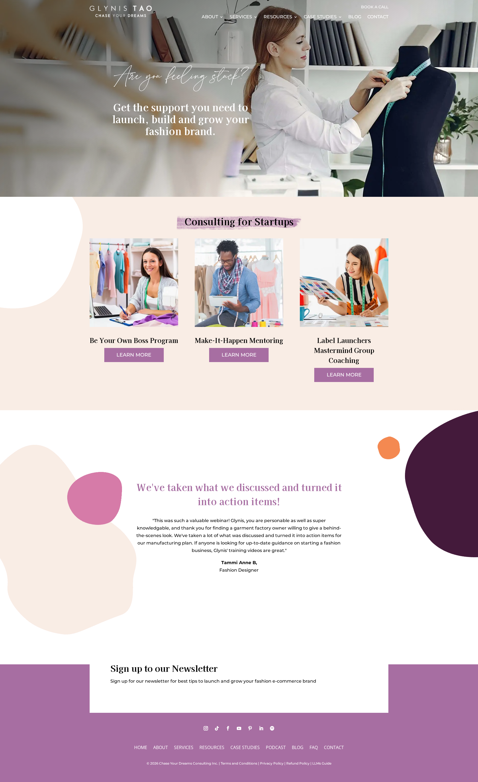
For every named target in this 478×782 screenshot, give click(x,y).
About (210, 17)
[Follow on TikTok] (216, 728)
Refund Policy (298, 763)
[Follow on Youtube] (239, 728)
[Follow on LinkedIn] (261, 728)
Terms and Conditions (239, 763)
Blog (354, 17)
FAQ (314, 747)
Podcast (276, 747)
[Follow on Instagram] (205, 728)
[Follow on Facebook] (228, 728)
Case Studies (320, 17)
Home (140, 747)
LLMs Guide (321, 763)
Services (241, 17)
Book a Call (374, 7)
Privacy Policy (272, 763)
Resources (278, 17)
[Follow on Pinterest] (250, 728)
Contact (377, 17)
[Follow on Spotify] (272, 728)
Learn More (133, 355)
